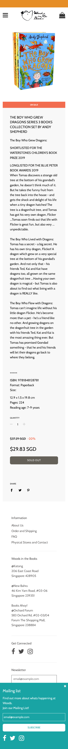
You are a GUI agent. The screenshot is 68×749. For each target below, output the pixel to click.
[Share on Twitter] (20, 490)
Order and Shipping (24, 531)
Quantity (14, 418)
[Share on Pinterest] (28, 490)
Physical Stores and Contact (29, 542)
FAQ (14, 536)
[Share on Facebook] (12, 490)
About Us (17, 525)
